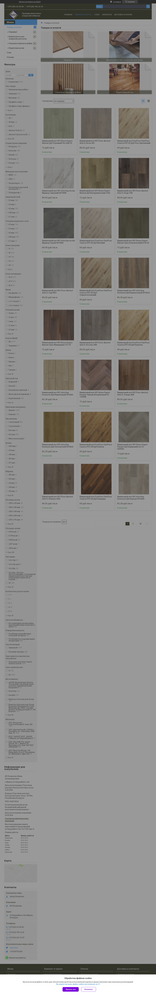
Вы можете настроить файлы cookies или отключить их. (77, 984)
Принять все (71, 989)
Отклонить (88, 989)
